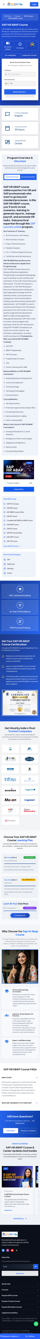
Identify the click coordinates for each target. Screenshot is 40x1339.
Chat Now (10, 1130)
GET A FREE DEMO (10, 55)
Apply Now (20, 1273)
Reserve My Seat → (20, 92)
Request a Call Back (28, 1131)
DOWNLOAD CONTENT (29, 55)
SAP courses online (19, 225)
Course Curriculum (28, 177)
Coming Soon (20, 915)
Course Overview (12, 177)
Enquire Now (18, 489)
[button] (6, 83)
